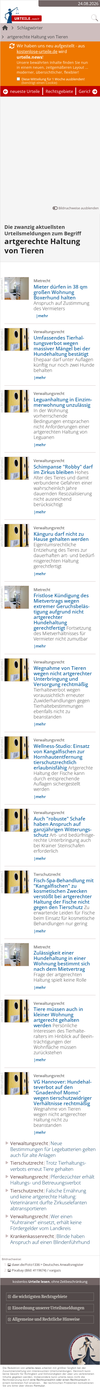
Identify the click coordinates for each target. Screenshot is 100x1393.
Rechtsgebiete (59, 91)
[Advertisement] (50, 152)
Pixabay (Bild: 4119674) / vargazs (36, 1270)
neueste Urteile (25, 91)
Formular (39, 1385)
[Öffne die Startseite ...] (34, 15)
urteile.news (33, 1368)
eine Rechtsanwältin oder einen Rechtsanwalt (58, 1379)
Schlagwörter (30, 28)
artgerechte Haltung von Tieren (37, 37)
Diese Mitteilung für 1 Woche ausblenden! (53, 80)
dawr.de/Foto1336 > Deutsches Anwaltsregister (47, 1264)
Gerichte (87, 91)
